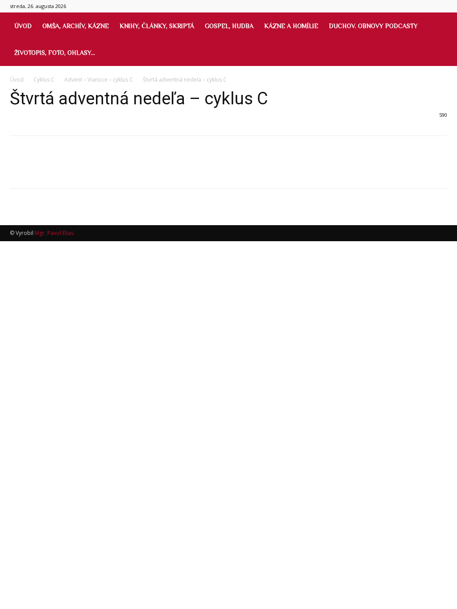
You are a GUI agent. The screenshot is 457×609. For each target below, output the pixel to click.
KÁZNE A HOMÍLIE (291, 25)
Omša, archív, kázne (75, 25)
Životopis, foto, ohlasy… (54, 52)
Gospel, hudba (229, 25)
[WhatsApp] (80, 170)
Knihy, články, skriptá (157, 25)
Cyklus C (43, 79)
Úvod (23, 25)
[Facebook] (19, 170)
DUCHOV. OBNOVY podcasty (373, 25)
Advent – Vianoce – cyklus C (98, 79)
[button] (437, 26)
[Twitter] (39, 170)
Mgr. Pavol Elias (54, 233)
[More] (101, 170)
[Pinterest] (60, 170)
